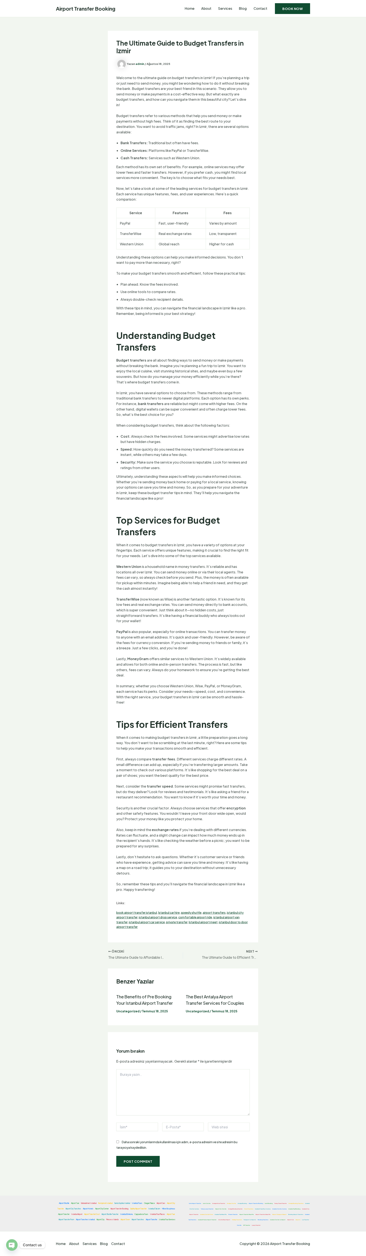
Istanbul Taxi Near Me (221, 1214)
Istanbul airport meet (203, 922)
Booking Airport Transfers (295, 1214)
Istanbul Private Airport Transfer (207, 1219)
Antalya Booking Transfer (235, 1209)
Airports (297, 1219)
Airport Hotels (88, 1209)
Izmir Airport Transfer (195, 1203)
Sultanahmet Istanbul (88, 1203)
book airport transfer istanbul (136, 912)
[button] (292, 8)
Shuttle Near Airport (224, 1219)
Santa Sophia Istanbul (122, 1203)
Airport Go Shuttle (220, 1209)
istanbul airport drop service (158, 917)
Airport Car (290, 1219)
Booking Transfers (263, 1219)
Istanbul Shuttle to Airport (278, 1219)
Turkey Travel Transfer (280, 1203)
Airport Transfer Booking (85, 8)
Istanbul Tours (137, 1203)
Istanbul (134, 1003)
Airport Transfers (138, 1219)
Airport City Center (102, 1209)
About (206, 8)
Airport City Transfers (73, 1209)
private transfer (176, 922)
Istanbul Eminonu (126, 1214)
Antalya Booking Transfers (296, 1203)
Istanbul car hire (169, 912)
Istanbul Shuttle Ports (206, 1214)
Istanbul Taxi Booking (294, 1209)
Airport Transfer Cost (92, 1214)
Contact (260, 8)
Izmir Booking (269, 1203)
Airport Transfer (157, 1003)
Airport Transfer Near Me (246, 1214)
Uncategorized (128, 1011)
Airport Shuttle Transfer (109, 1214)
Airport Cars (161, 1203)
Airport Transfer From (66, 1219)
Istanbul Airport (76, 1214)
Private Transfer (233, 1214)
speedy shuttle (191, 912)
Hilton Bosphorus (168, 1209)
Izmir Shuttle (207, 1203)
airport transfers (214, 912)
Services (225, 8)
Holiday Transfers (237, 1219)
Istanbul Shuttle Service (279, 1209)
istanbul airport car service (147, 922)
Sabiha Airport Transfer (138, 1209)
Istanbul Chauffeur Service (263, 1209)
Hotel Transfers (248, 1209)
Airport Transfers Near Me (262, 1214)
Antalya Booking (242, 1203)
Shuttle (239, 1225)
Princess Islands (112, 1219)
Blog (243, 8)
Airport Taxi (75, 1203)
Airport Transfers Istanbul (85, 1219)
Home (189, 8)
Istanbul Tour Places (157, 1214)
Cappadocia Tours (141, 1214)
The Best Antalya (202, 996)
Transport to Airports (250, 1219)
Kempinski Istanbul (105, 1203)
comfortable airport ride (195, 917)
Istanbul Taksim (154, 1209)
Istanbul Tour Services (167, 1219)
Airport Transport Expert (279, 1214)
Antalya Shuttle (231, 1203)
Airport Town (125, 1219)
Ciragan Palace (149, 1203)
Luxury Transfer (256, 1225)
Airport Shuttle (64, 1203)
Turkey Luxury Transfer (207, 1209)
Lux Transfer (305, 1219)
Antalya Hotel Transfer (218, 1203)
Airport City (100, 1219)
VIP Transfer (246, 1225)
